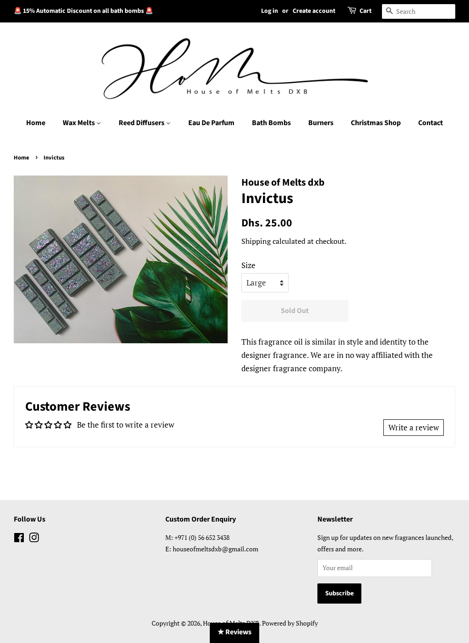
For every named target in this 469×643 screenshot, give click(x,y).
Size (248, 265)
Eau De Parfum (211, 123)
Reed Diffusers (142, 123)
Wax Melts (79, 123)
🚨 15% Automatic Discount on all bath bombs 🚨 (83, 11)
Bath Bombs (271, 123)
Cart (365, 11)
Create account (314, 11)
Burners (320, 123)
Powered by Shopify (290, 623)
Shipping (256, 241)
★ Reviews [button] (234, 632)
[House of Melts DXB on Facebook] (19, 539)
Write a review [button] (413, 427)
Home (35, 123)
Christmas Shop (376, 123)
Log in (269, 11)
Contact (430, 123)
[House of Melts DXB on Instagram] (34, 539)
